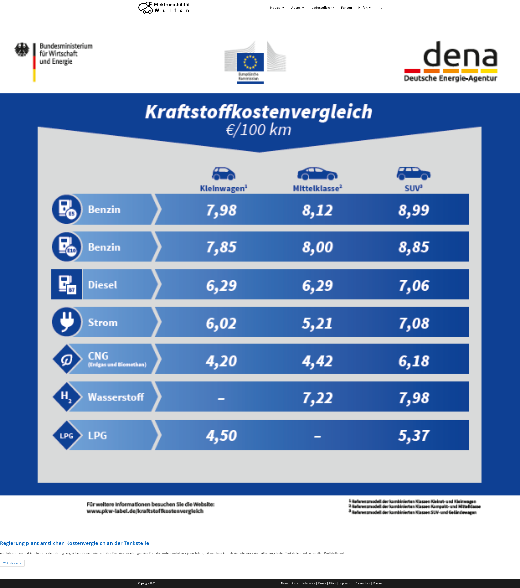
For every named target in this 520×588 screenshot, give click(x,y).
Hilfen (332, 583)
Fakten (322, 583)
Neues (284, 583)
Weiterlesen (14, 564)
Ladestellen (308, 583)
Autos (295, 583)
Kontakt (377, 583)
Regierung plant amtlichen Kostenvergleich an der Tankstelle (74, 543)
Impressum (345, 583)
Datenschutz (363, 583)
